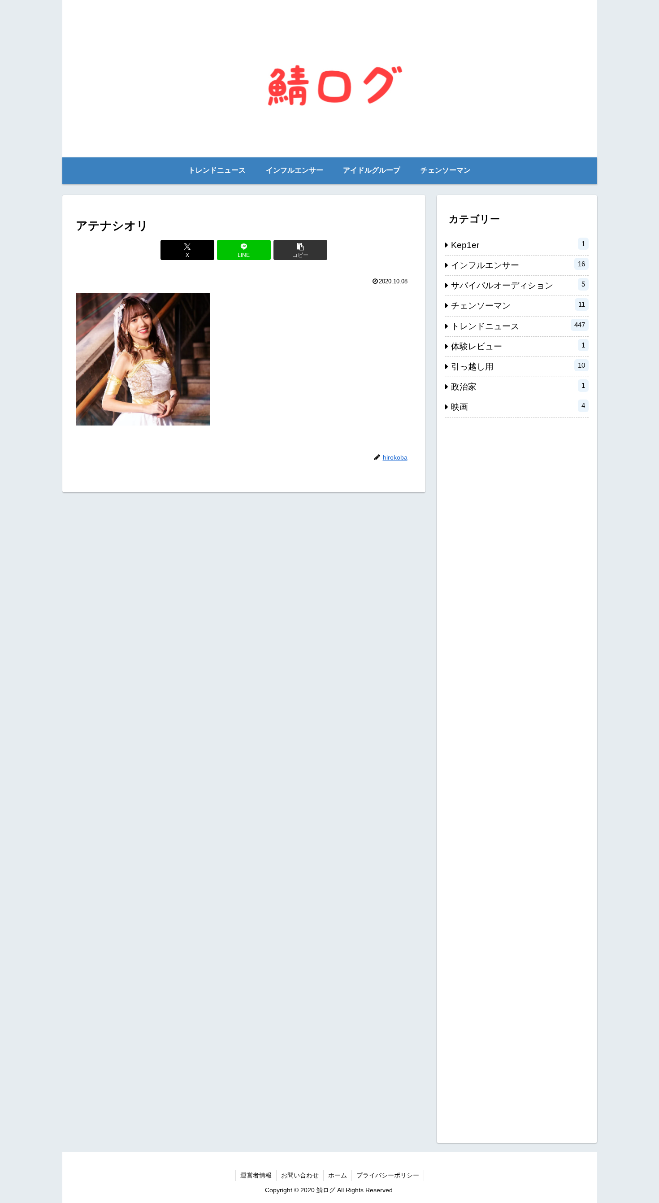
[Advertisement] (517, 775)
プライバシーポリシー (387, 1175)
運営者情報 (256, 1175)
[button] (300, 250)
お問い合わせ (300, 1175)
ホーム (337, 1175)
